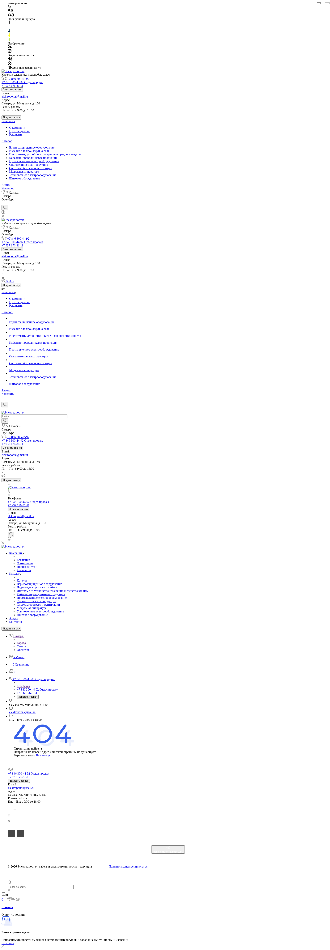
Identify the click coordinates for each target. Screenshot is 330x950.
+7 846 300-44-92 (18, 78)
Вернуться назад (24, 755)
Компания (8, 121)
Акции (6, 185)
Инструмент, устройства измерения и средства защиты (45, 154)
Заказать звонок (12, 89)
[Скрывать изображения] (9, 51)
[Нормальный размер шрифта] (10, 10)
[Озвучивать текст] (10, 59)
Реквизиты (16, 134)
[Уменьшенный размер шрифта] (9, 6)
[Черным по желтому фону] (9, 35)
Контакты (8, 188)
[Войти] (3, 213)
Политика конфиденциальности (129, 866)
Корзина (7, 907)
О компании (17, 127)
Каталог (7, 141)
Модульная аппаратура (24, 171)
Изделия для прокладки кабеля (29, 151)
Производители (19, 131)
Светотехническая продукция (28, 164)
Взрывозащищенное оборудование (31, 147)
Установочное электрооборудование (32, 175)
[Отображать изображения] (10, 47)
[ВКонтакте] (3, 203)
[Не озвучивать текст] (9, 64)
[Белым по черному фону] (9, 27)
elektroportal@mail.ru (15, 96)
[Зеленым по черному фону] (9, 40)
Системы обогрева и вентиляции (30, 168)
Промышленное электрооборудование (34, 161)
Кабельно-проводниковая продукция (33, 157)
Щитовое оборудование (24, 178)
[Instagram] (10, 203)
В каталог (8, 943)
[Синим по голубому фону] (9, 31)
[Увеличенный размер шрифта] (11, 15)
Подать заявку (11, 117)
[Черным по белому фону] (9, 23)
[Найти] (5, 421)
